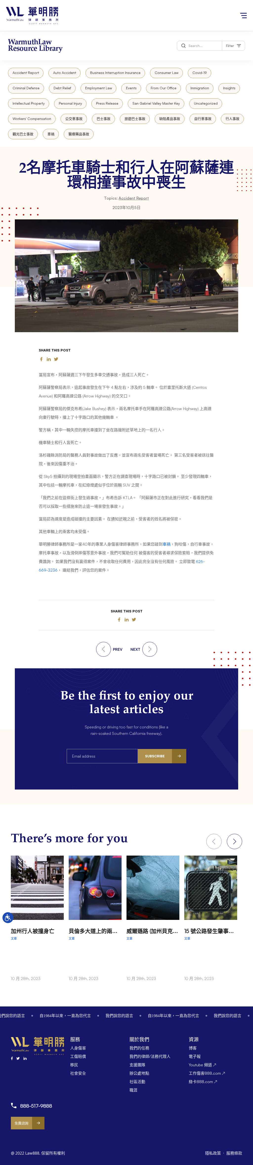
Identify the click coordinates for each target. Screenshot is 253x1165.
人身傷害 (78, 1048)
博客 (193, 1048)
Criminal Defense (26, 88)
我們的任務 (139, 1048)
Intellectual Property (29, 103)
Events (131, 88)
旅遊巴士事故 (135, 118)
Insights (229, 88)
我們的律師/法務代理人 (149, 1056)
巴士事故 (103, 118)
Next (234, 841)
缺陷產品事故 (169, 118)
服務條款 (234, 1153)
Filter (230, 46)
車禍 (50, 134)
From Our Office (163, 88)
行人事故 (232, 118)
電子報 (195, 1056)
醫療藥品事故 (78, 134)
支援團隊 (137, 1064)
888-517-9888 (36, 1106)
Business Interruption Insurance (115, 72)
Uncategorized (206, 103)
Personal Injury (70, 103)
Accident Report (26, 72)
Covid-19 (199, 72)
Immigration (199, 88)
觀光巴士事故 (23, 134)
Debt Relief (62, 88)
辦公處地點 (139, 1073)
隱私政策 (213, 1153)
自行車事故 (202, 118)
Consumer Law (166, 72)
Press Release (107, 103)
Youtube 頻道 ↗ (202, 1064)
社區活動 (137, 1081)
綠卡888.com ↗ (203, 1081)
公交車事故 (74, 118)
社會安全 (78, 1073)
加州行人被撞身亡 (32, 931)
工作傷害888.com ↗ (207, 1073)
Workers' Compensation (32, 118)
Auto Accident (64, 72)
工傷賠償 (78, 1056)
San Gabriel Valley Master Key (156, 103)
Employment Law (98, 88)
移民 (74, 1064)
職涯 (133, 1090)
